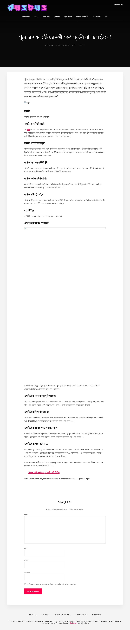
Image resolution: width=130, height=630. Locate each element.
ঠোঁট (28, 130)
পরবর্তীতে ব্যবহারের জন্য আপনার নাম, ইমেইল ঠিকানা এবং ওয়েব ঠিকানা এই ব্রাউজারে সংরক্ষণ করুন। (52, 584)
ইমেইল (26, 560)
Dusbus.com (73, 623)
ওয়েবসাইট (27, 572)
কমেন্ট (26, 515)
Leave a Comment (78, 45)
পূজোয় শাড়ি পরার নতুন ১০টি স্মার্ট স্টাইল (44, 472)
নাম (25, 548)
